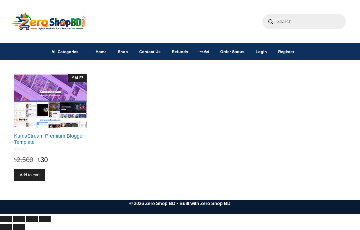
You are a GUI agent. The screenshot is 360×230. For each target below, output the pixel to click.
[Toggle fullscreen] (19, 219)
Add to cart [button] (30, 174)
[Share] (32, 219)
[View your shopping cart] (307, 51)
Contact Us (150, 51)
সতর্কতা (204, 51)
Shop (123, 51)
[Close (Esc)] (45, 219)
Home (101, 51)
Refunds (180, 51)
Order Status (232, 51)
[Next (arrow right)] (19, 227)
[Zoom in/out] (6, 219)
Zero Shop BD (215, 203)
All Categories (64, 51)
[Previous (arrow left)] (6, 227)
